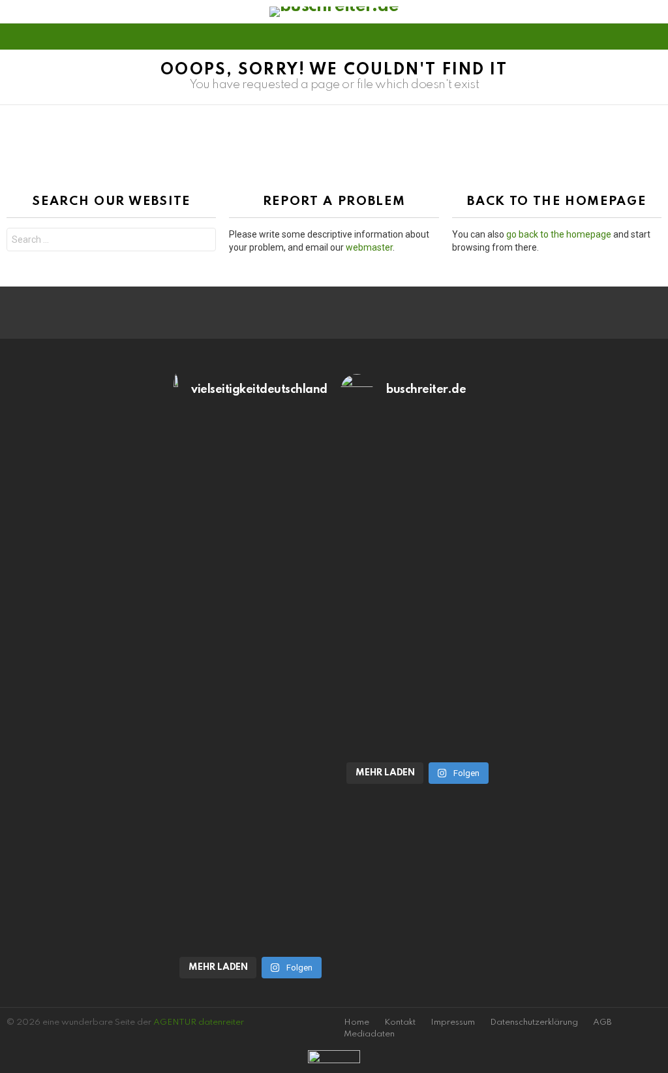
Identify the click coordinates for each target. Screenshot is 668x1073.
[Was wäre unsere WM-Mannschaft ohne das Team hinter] (250, 572)
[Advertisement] (83, 562)
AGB (602, 1022)
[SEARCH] (653, 36)
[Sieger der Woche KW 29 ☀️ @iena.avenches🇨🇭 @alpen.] (417, 725)
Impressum (453, 1022)
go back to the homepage (558, 234)
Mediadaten (369, 1034)
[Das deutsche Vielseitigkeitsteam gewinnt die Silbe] (250, 835)
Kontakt (400, 1022)
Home (356, 1022)
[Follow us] (631, 36)
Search (203, 241)
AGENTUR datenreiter (198, 1022)
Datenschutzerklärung (534, 1022)
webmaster (369, 247)
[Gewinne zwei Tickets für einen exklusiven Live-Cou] (417, 559)
